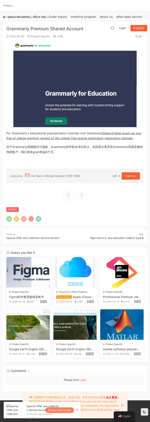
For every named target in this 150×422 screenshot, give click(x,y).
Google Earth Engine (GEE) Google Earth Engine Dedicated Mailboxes (28, 349)
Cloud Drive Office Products (73, 291)
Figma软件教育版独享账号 (26, 297)
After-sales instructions (63, 401)
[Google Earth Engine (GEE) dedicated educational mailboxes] (75, 324)
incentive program (83, 17)
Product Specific (40, 36)
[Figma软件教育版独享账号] (28, 272)
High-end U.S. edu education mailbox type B (117, 237)
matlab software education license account (121, 349)
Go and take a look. (59, 410)
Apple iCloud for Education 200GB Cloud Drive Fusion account (74, 297)
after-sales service (129, 17)
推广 (141, 36)
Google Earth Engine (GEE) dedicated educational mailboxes (75, 349)
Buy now (131, 175)
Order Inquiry (58, 17)
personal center (19, 17)
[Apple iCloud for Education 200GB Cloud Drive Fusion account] (75, 272)
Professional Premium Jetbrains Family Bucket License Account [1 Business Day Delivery (121, 297)
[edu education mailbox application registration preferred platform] (8, 5)
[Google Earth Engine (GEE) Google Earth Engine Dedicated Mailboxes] (28, 324)
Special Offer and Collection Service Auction (32, 237)
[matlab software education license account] (122, 324)
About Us (106, 17)
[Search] (113, 28)
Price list (39, 17)
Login (82, 380)
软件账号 (12, 209)
